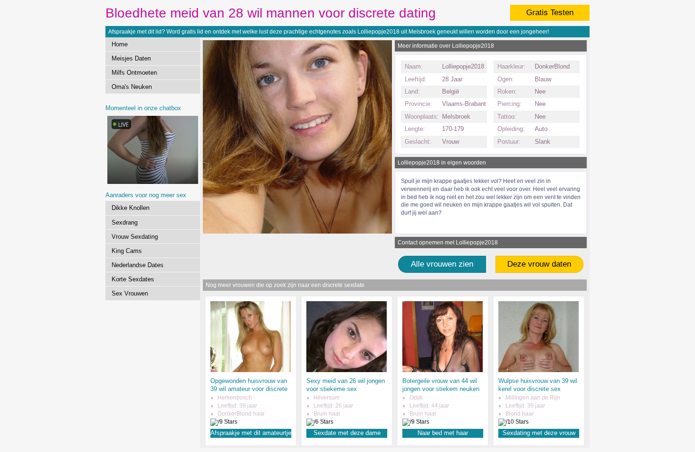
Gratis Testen (549, 12)
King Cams (127, 250)
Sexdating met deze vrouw (539, 432)
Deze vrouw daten (539, 264)
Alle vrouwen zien (442, 264)
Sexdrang (125, 222)
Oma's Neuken (132, 86)
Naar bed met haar (442, 432)
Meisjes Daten (131, 58)
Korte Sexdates (133, 279)
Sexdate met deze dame (347, 432)
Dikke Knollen (130, 207)
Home (120, 44)
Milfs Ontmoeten (134, 72)
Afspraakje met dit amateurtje (250, 432)
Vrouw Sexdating (135, 236)
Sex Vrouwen (130, 293)
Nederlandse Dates (138, 265)
